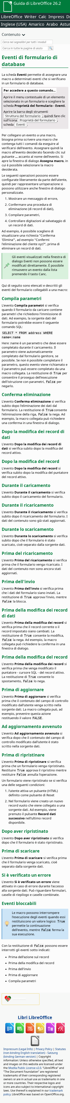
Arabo (52, 24)
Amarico (36, 24)
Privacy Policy (44, 1049)
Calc (42, 16)
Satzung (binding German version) (30, 1054)
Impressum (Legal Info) (18, 1049)
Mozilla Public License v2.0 (24, 1068)
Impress (56, 16)
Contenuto (11, 34)
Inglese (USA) (14, 24)
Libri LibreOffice (35, 1017)
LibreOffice (11, 16)
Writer (30, 16)
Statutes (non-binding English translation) (34, 1051)
